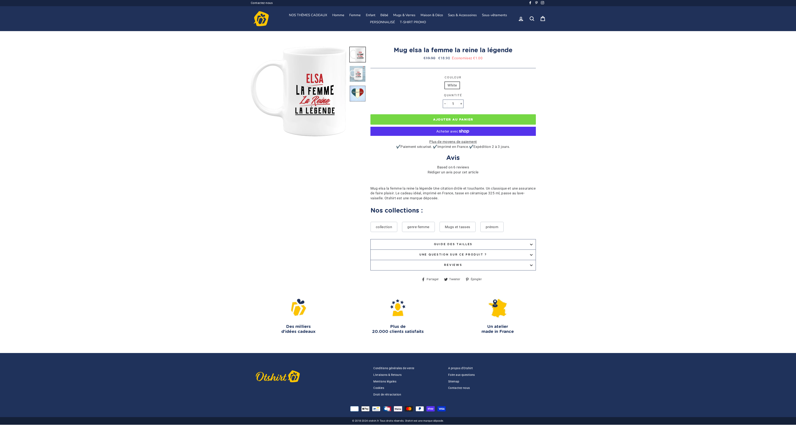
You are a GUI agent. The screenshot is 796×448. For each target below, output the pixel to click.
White (452, 85)
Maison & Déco (432, 15)
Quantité (453, 95)
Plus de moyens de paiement (453, 142)
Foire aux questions (461, 375)
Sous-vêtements (494, 15)
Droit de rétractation (387, 394)
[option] (298, 91)
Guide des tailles (453, 244)
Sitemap (453, 381)
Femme (355, 15)
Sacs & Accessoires (462, 15)
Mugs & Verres (404, 15)
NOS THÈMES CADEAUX (308, 15)
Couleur (453, 77)
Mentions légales (384, 381)
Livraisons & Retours (387, 375)
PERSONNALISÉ (382, 22)
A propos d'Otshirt (460, 368)
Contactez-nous (262, 3)
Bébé (384, 15)
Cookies (378, 388)
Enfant (370, 15)
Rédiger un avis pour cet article (453, 172)
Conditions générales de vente (393, 368)
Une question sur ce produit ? (453, 254)
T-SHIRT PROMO (413, 22)
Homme (338, 15)
